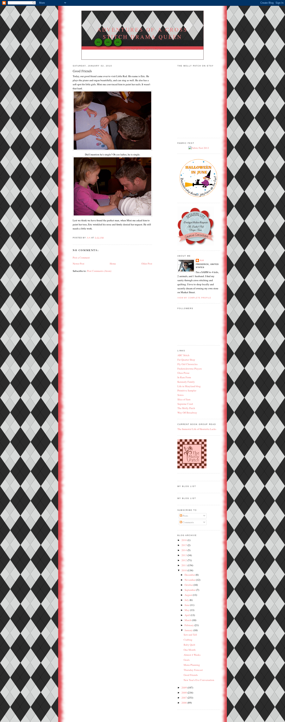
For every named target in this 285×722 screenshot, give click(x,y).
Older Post (146, 263)
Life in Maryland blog (189, 386)
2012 (184, 560)
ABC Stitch (183, 355)
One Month (190, 649)
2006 (184, 702)
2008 (184, 692)
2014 (184, 550)
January (189, 630)
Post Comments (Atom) (99, 271)
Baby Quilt (189, 644)
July (187, 600)
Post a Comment (81, 257)
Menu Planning (192, 665)
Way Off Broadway (187, 412)
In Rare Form (184, 377)
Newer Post (78, 263)
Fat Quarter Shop (186, 359)
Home (113, 263)
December (190, 574)
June (187, 605)
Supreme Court (185, 404)
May (187, 610)
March (188, 620)
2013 (184, 555)
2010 (184, 570)
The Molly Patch (186, 408)
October (189, 585)
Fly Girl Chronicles (187, 364)
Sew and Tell (190, 634)
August (189, 595)
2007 (184, 697)
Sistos (180, 395)
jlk (202, 260)
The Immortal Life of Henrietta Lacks (196, 429)
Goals (187, 660)
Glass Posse (183, 373)
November (190, 580)
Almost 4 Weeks (192, 655)
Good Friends (191, 675)
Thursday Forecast (193, 670)
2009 (184, 687)
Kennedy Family (186, 381)
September (190, 590)
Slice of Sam (183, 399)
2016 (184, 540)
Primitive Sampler (186, 390)
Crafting (188, 639)
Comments (188, 522)
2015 (184, 545)
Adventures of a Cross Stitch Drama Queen (142, 33)
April (188, 615)
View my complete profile (194, 298)
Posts (185, 515)
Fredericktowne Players (189, 368)
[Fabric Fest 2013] (198, 148)
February (189, 625)
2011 (184, 565)
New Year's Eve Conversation (199, 680)
